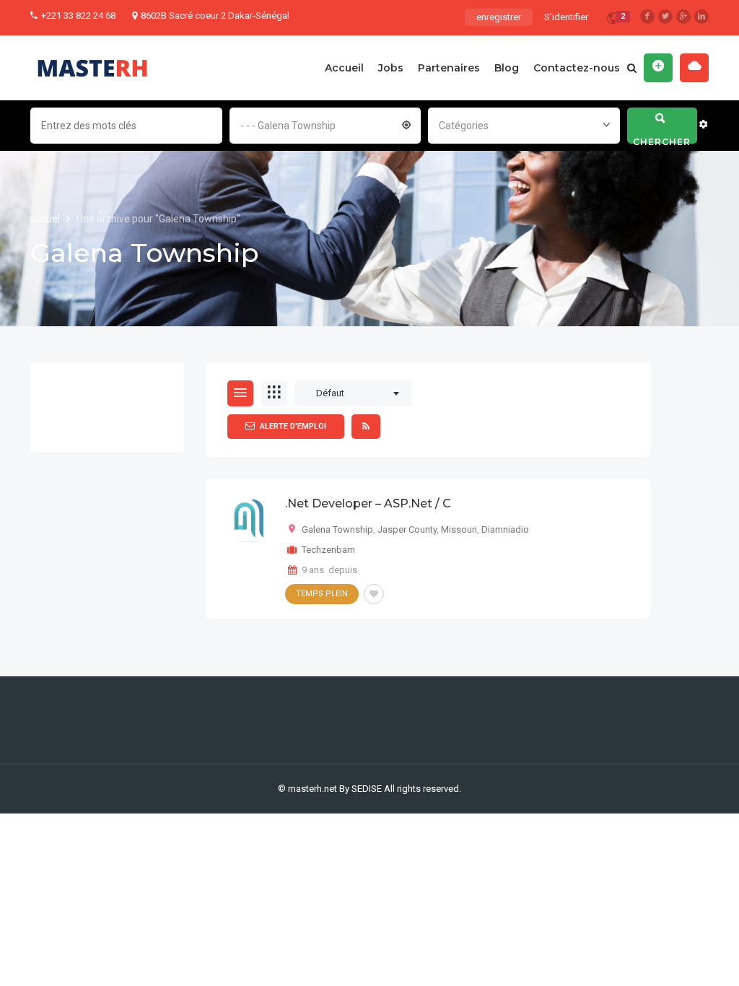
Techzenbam (328, 549)
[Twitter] (665, 16)
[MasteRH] (92, 67)
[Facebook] (647, 16)
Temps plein (322, 593)
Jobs (390, 67)
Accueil (344, 67)
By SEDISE (360, 788)
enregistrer (498, 17)
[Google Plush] (683, 16)
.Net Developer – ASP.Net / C (368, 503)
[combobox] (325, 124)
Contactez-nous (576, 67)
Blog (506, 67)
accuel (46, 218)
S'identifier (566, 17)
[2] (612, 20)
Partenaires (449, 67)
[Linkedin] (701, 16)
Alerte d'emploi (293, 426)
